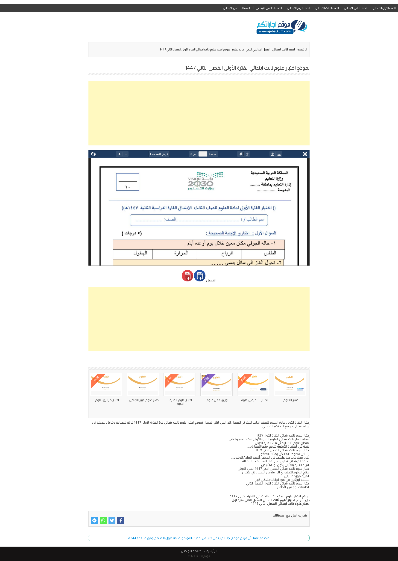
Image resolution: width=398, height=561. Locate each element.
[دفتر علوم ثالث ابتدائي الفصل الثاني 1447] (143, 384)
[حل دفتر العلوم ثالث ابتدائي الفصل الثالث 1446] (290, 384)
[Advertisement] (199, 113)
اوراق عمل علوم (217, 400)
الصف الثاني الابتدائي (355, 8)
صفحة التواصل (191, 551)
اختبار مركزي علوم (107, 400)
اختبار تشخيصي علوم (254, 400)
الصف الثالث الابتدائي (327, 8)
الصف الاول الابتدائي (384, 8)
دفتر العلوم (290, 400)
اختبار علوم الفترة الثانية (181, 401)
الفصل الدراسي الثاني (258, 49)
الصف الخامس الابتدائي (269, 8)
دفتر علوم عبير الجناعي (144, 400)
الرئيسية (302, 49)
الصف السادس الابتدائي (237, 8)
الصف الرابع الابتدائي (298, 8)
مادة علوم (238, 49)
